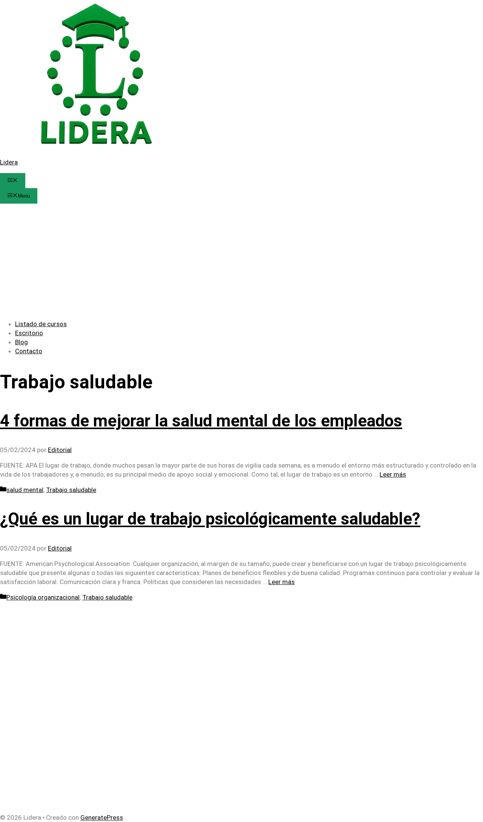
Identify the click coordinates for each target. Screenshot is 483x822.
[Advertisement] (241, 260)
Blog (21, 342)
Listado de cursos (41, 324)
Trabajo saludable (71, 490)
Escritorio (29, 333)
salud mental (24, 490)
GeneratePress (101, 817)
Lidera (9, 162)
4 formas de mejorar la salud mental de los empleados (201, 421)
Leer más (393, 474)
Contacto (28, 351)
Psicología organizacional (43, 597)
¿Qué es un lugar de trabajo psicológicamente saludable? (210, 519)
